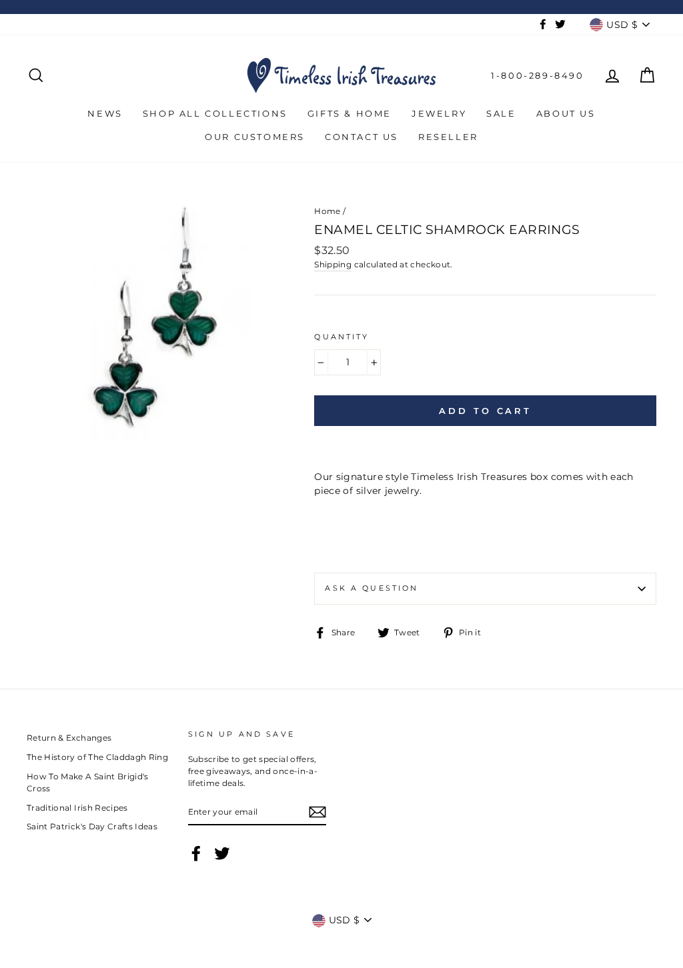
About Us (566, 113)
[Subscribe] (317, 812)
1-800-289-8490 (537, 75)
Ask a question (371, 588)
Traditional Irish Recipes (77, 808)
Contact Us (361, 136)
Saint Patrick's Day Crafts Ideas (92, 826)
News (104, 113)
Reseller (448, 136)
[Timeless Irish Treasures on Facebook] (196, 853)
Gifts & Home (349, 113)
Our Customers (255, 136)
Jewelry (439, 113)
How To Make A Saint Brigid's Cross (88, 782)
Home (327, 211)
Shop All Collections (215, 113)
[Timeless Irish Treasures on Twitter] (222, 853)
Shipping (333, 264)
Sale (501, 113)
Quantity (341, 337)
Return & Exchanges (69, 738)
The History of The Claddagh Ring (97, 757)
